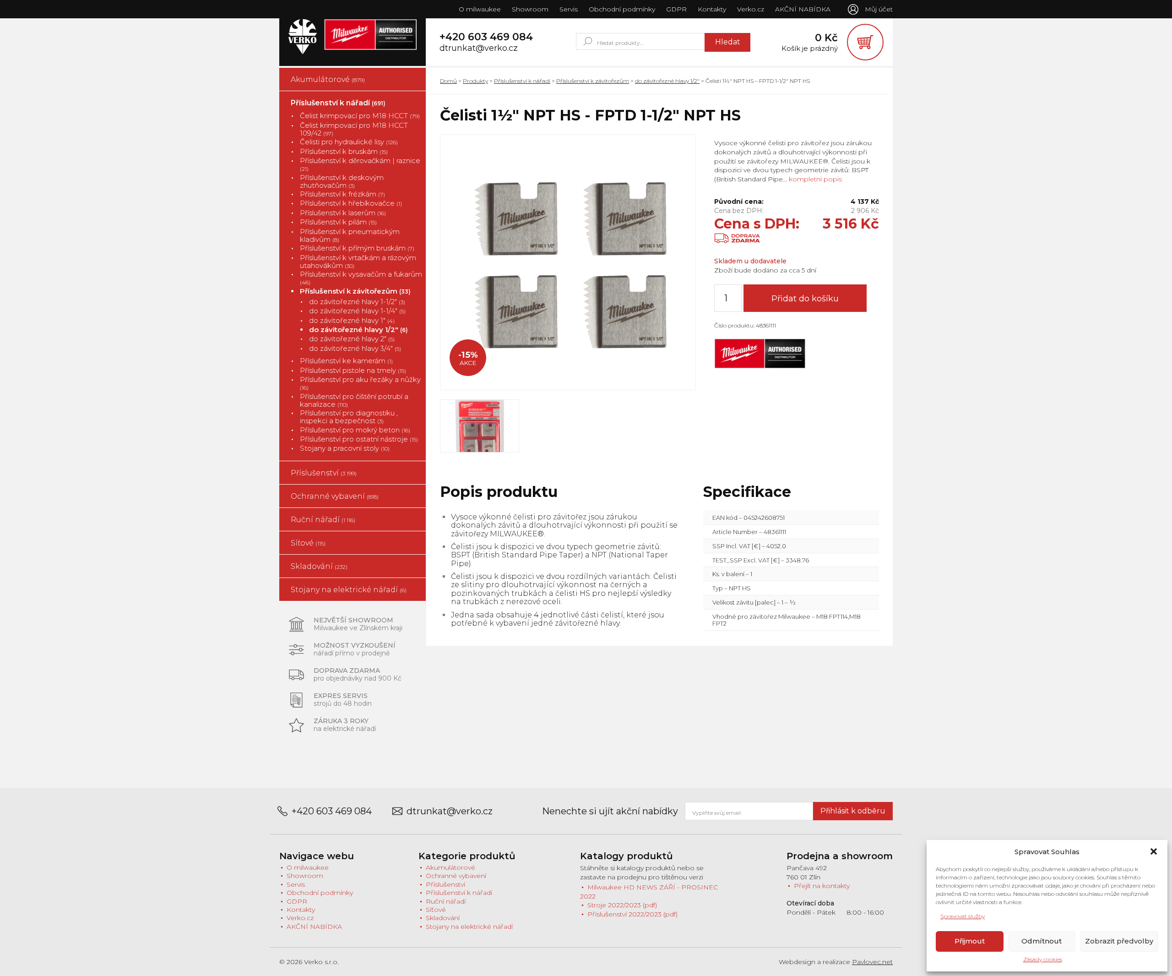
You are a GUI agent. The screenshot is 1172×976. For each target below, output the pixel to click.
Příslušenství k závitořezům (355, 291)
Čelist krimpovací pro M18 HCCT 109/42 (354, 129)
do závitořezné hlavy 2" (352, 339)
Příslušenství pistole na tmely (353, 370)
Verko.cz (750, 9)
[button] (1153, 851)
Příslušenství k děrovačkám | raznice (360, 164)
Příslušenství (324, 473)
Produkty (475, 80)
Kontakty (712, 9)
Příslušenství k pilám (338, 222)
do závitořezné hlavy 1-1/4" (357, 311)
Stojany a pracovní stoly (345, 448)
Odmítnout (1041, 941)
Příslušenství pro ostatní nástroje (359, 439)
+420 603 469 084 (486, 37)
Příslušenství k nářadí (338, 102)
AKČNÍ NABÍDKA (802, 9)
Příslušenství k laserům (343, 213)
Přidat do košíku (805, 299)
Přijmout (970, 941)
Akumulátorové (328, 79)
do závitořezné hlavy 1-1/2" (357, 301)
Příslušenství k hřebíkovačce (351, 203)
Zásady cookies (1042, 959)
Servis (568, 9)
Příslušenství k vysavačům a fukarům (361, 278)
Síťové (308, 543)
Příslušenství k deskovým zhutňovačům (342, 182)
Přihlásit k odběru (852, 811)
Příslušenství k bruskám (344, 151)
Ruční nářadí (323, 519)
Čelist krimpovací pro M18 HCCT (360, 116)
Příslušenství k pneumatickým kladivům (350, 236)
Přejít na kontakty (822, 886)
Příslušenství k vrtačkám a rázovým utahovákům (358, 262)
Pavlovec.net (872, 962)
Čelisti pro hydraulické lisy (349, 142)
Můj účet (879, 9)
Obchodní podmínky (622, 9)
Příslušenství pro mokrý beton (355, 430)
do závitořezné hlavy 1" (352, 320)
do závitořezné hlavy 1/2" (358, 329)
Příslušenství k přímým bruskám (357, 248)
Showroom (530, 9)
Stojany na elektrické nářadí (349, 589)
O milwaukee (480, 9)
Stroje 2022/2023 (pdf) (622, 905)
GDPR (676, 9)
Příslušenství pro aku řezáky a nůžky (360, 383)
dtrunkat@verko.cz (479, 48)
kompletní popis (814, 179)
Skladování (319, 566)
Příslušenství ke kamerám (346, 361)
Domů (448, 80)
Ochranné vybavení (335, 496)
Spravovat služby (962, 916)
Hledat (727, 42)
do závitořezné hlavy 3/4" (355, 348)
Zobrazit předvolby (1119, 941)
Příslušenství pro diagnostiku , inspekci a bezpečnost (349, 417)
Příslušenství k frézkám (342, 194)
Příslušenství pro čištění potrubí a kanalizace (354, 401)
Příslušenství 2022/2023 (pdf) (632, 914)
